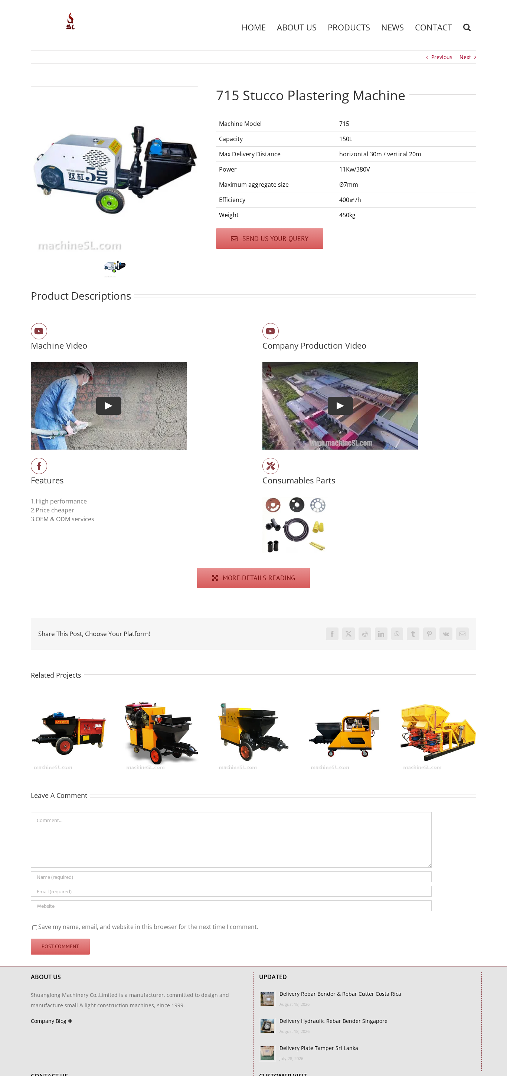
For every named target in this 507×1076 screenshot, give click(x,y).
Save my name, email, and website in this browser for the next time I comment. (148, 927)
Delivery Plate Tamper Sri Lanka (318, 1047)
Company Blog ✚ (51, 1020)
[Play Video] (108, 406)
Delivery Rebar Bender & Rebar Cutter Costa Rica (340, 993)
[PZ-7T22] (438, 699)
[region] (114, 183)
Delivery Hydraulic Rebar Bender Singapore (333, 1020)
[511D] (161, 699)
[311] (346, 699)
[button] (467, 27)
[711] (69, 699)
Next (465, 57)
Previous (441, 57)
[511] (254, 699)
